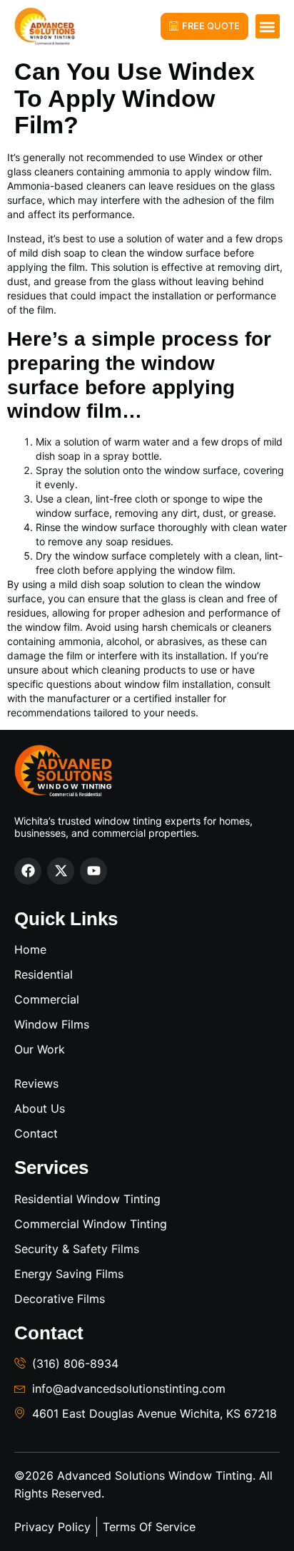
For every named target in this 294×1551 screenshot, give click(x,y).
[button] (267, 26)
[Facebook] (27, 871)
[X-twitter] (60, 871)
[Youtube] (93, 871)
